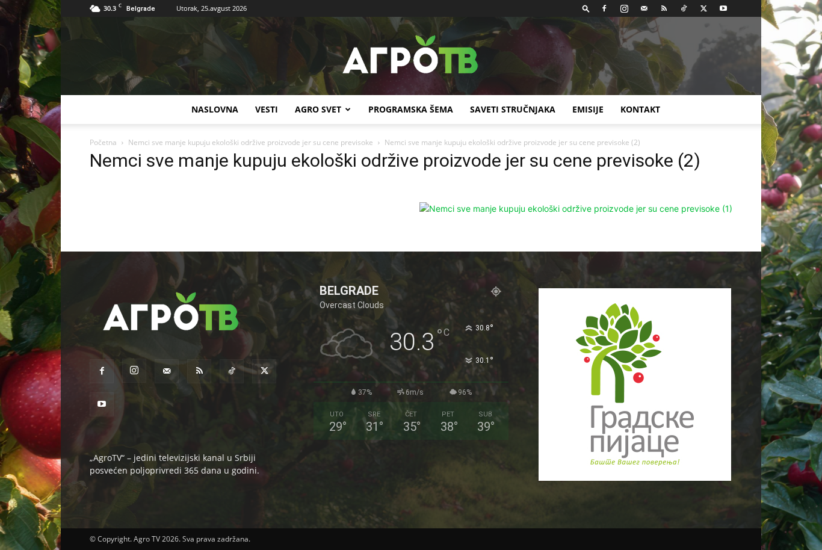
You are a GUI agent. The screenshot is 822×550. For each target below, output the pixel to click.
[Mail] (644, 8)
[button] (586, 8)
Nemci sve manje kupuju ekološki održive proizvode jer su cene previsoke (250, 142)
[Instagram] (624, 8)
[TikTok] (684, 8)
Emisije (588, 109)
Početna (103, 142)
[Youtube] (723, 8)
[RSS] (664, 8)
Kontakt (640, 109)
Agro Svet (318, 109)
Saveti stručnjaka (512, 109)
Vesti (266, 109)
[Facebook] (604, 8)
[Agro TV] (411, 56)
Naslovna (214, 109)
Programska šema (410, 109)
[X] (703, 8)
